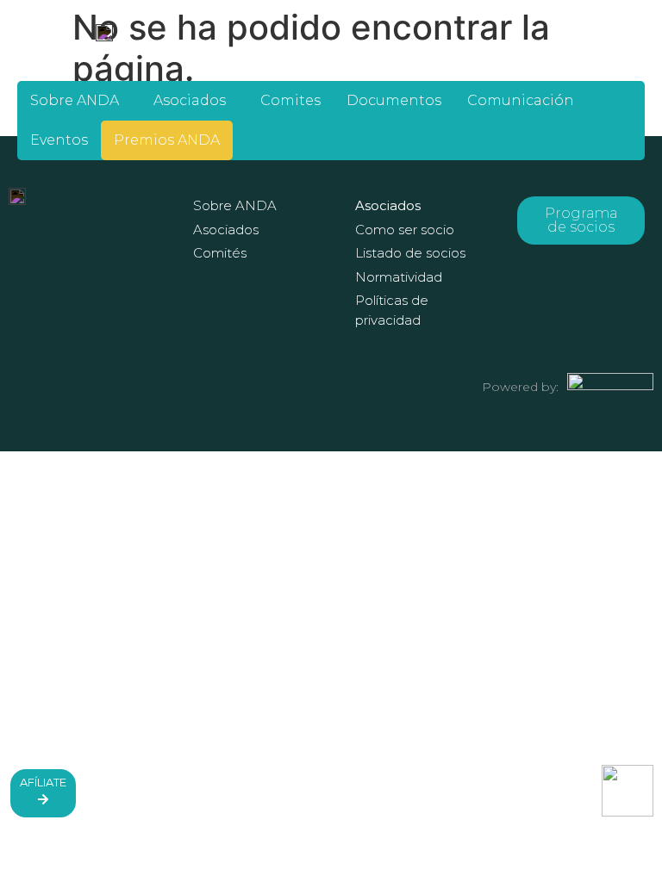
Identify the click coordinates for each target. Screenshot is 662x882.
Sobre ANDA (74, 100)
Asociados (189, 100)
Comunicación (520, 100)
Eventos (59, 140)
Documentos (394, 100)
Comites (290, 100)
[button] (79, 101)
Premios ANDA (167, 140)
